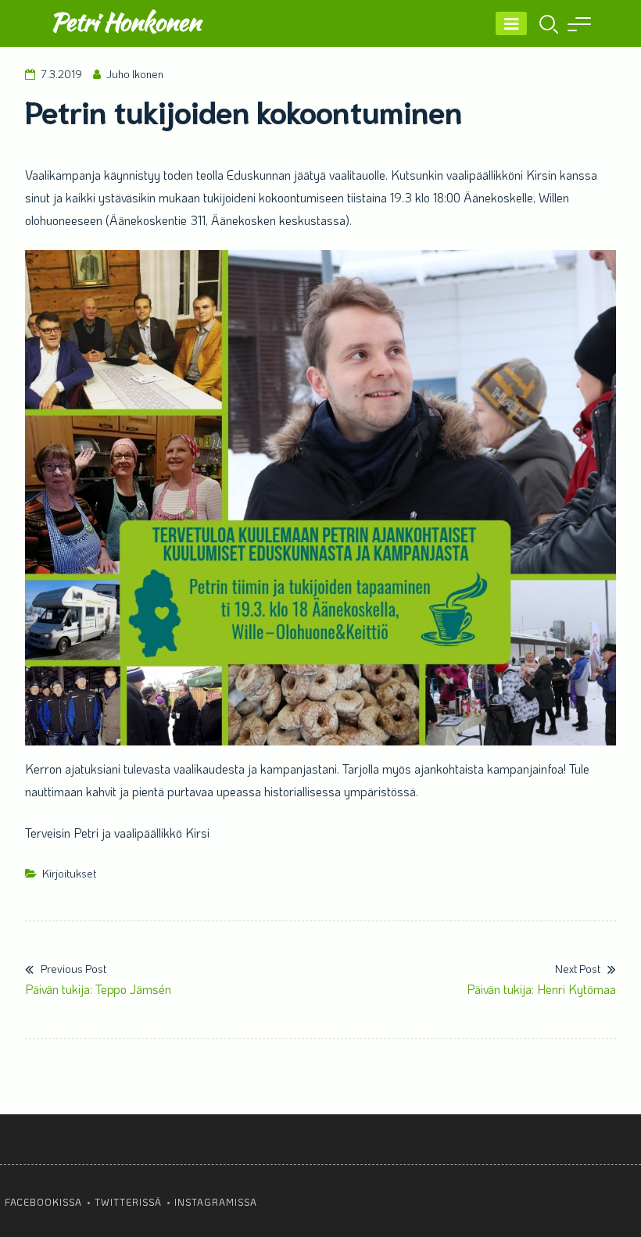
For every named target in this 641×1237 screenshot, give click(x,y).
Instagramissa (215, 1202)
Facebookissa (43, 1202)
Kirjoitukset (69, 873)
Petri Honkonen (125, 21)
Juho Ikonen (134, 73)
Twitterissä (128, 1202)
